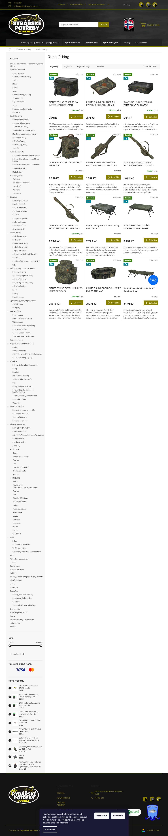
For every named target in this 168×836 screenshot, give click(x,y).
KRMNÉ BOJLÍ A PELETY (21, 428)
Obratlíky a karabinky (20, 375)
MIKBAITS (16, 478)
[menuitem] (41, 42)
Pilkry (14, 541)
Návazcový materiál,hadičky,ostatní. (26, 551)
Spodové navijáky (19, 168)
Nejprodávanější (83, 66)
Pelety (15, 505)
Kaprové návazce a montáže (23, 410)
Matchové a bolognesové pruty (24, 134)
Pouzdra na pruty (19, 272)
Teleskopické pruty (20, 127)
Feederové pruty (19, 137)
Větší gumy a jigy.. (19, 548)
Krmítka (15, 372)
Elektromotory (15, 623)
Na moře (16, 190)
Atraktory (16, 446)
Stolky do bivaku (19, 222)
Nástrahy (16, 601)
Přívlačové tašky (19, 286)
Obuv (14, 91)
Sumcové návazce (19, 417)
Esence (16, 474)
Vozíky (12, 616)
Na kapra (16, 179)
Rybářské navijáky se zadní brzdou (26, 165)
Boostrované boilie (20, 456)
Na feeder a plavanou (21, 182)
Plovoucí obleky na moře (22, 109)
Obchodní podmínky (96, 4)
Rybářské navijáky (17, 152)
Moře (12, 537)
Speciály (15, 148)
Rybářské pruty (16, 116)
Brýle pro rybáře (18, 102)
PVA (14, 383)
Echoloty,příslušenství (18, 612)
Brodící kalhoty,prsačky (21, 94)
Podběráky (16, 240)
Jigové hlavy (15, 566)
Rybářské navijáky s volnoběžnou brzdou (25, 160)
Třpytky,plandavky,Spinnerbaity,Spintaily (26, 577)
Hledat (104, 24)
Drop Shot (14, 587)
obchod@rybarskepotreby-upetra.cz (109, 792)
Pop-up (16, 460)
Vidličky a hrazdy (19, 350)
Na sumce (17, 193)
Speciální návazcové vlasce (23, 336)
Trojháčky (16, 403)
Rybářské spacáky (19, 211)
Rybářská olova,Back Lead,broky (25, 365)
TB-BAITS (16, 519)
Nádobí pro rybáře (19, 218)
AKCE (12, 555)
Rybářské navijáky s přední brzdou (26, 155)
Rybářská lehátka (19, 207)
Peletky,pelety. (18, 438)
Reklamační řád (76, 4)
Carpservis (16, 523)
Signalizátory (17, 304)
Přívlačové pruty (18, 141)
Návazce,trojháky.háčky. (22, 598)
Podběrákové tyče (19, 247)
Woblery (13, 573)
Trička (14, 80)
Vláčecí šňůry (17, 322)
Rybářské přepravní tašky (22, 275)
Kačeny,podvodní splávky (22, 594)
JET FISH (15, 449)
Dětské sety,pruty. (19, 144)
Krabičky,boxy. (18, 297)
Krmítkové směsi (19, 431)
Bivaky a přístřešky (20, 200)
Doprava (61, 4)
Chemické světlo (19, 399)
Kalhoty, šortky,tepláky (21, 76)
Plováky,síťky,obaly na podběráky (26, 261)
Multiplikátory (17, 172)
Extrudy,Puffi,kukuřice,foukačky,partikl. (28, 435)
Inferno (15, 527)
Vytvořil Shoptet (153, 830)
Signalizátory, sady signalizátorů (23, 300)
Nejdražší (68, 66)
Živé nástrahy (15, 609)
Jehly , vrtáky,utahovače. (22, 379)
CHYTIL (15, 530)
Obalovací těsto (19, 471)
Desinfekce (17, 257)
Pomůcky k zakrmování (19, 559)
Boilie (15, 453)
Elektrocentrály (18, 229)
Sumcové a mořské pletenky (23, 325)
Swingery (16, 307)
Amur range (17, 512)
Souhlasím (118, 815)
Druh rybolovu (18, 175)
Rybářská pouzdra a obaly (22, 283)
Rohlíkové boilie (18, 442)
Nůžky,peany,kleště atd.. (22, 386)
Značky (13, 627)
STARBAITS (16, 534)
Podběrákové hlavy (20, 243)
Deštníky (15, 215)
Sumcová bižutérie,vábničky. (23, 605)
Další (14, 562)
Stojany (15, 347)
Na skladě (18, 654)
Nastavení (50, 829)
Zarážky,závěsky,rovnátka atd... (25, 396)
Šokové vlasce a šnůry (21, 333)
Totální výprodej (16, 340)
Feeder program (19, 509)
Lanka (12, 584)
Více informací (62, 822)
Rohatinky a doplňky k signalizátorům (27, 354)
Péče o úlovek (15, 232)
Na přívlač (17, 186)
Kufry (14, 290)
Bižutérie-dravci (16, 580)
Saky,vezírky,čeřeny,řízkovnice (25, 254)
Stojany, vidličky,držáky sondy (22, 343)
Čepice (15, 87)
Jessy (15, 516)
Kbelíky (15, 293)
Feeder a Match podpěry (22, 358)
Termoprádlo (17, 98)
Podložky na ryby (19, 236)
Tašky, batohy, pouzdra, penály (22, 268)
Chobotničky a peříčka (21, 544)
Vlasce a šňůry (15, 311)
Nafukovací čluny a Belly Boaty (22, 619)
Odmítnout (101, 815)
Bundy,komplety (18, 73)
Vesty (14, 105)
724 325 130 (99, 798)
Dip (14, 463)
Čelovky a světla (18, 225)
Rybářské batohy (19, 279)
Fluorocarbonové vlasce (22, 318)
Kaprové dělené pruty (21, 123)
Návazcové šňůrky (19, 329)
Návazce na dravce (19, 421)
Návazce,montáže (17, 406)
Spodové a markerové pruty (23, 130)
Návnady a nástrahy (17, 424)
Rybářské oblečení (17, 69)
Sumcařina (14, 591)
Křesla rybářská (18, 204)
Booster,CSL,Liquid (20, 467)
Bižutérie (13, 361)
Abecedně (100, 66)
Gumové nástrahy (17, 569)
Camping (13, 197)
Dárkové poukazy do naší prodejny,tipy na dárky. (26, 65)
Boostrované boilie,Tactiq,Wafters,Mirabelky (25, 486)
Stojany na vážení (19, 250)
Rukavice (16, 112)
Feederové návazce (20, 413)
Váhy (14, 265)
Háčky (14, 368)
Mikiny (14, 84)
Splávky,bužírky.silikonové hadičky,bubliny (23, 391)
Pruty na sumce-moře (20, 119)
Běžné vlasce (17, 315)
